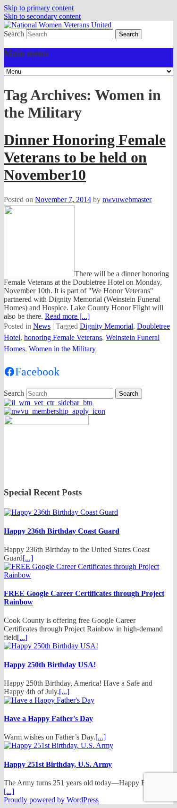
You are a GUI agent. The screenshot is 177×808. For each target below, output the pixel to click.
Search (14, 34)
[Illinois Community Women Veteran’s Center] (48, 403)
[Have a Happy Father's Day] (49, 700)
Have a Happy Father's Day (48, 718)
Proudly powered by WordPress (51, 800)
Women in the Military (62, 349)
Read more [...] (67, 316)
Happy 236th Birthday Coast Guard (61, 531)
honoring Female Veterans (63, 337)
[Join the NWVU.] (54, 411)
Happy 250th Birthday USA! (50, 665)
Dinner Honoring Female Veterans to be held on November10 (85, 157)
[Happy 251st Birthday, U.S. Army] (58, 745)
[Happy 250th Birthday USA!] (51, 646)
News (42, 326)
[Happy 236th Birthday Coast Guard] (61, 512)
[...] (28, 558)
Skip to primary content (39, 8)
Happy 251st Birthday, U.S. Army (58, 764)
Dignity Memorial (106, 326)
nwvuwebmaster (127, 200)
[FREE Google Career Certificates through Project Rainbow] (88, 575)
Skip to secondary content (42, 16)
